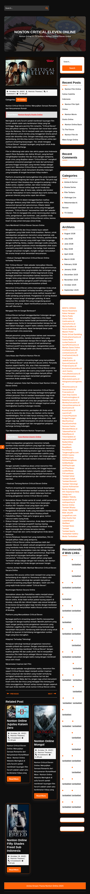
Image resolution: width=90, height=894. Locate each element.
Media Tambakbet (69, 536)
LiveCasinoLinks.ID (70, 355)
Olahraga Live (70, 197)
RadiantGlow (67, 442)
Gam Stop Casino (69, 395)
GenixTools (66, 444)
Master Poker (68, 332)
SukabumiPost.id (69, 500)
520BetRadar (67, 463)
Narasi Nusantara (69, 311)
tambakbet (66, 587)
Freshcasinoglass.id (70, 397)
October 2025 (70, 285)
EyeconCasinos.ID (70, 363)
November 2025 (71, 280)
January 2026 (70, 269)
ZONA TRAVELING (70, 510)
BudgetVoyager (68, 418)
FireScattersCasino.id (71, 337)
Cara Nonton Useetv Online (29, 437)
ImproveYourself (69, 439)
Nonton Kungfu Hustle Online (30, 114)
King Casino (67, 358)
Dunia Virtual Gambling (72, 334)
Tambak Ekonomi (69, 481)
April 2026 (68, 254)
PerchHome (67, 450)
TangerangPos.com (70, 452)
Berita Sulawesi (68, 489)
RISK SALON (67, 513)
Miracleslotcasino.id (70, 379)
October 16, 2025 (45, 750)
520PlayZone (68, 458)
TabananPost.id (68, 431)
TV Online (39, 36)
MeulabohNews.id (69, 429)
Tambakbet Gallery (70, 534)
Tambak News (68, 526)
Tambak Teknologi (70, 484)
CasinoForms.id (68, 324)
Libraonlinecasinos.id (71, 405)
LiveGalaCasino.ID (70, 350)
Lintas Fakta (67, 318)
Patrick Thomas (35, 91)
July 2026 (68, 239)
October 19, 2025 (16, 91)
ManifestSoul (67, 421)
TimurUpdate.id (68, 437)
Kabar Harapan (68, 313)
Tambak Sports (68, 531)
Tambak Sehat (68, 476)
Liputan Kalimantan (70, 486)
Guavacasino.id (68, 389)
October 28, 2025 (18, 733)
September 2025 (71, 290)
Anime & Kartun (71, 182)
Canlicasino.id (68, 321)
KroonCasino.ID (68, 410)
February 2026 (70, 264)
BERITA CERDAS (69, 308)
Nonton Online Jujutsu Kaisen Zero (17, 724)
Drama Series (70, 187)
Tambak (65, 528)
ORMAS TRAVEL (69, 497)
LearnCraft (66, 413)
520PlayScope (68, 465)
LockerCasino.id (69, 342)
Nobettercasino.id (69, 400)
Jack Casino (67, 371)
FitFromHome (68, 473)
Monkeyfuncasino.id (70, 402)
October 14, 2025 (18, 856)
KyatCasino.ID (68, 408)
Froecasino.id (68, 392)
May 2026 (68, 249)
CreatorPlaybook (69, 416)
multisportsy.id (68, 502)
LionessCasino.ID (69, 353)
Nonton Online (25, 36)
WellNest (66, 523)
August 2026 (69, 233)
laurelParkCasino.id (70, 345)
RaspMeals (66, 447)
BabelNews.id (68, 434)
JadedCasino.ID (68, 360)
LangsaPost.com (69, 515)
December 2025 (71, 274)
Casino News (67, 339)
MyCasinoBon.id (69, 326)
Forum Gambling (69, 329)
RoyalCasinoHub (69, 423)
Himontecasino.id (69, 387)
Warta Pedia (67, 316)
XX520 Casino (68, 455)
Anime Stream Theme (35, 886)
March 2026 (69, 259)
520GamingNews (69, 460)
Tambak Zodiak (68, 479)
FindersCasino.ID (69, 366)
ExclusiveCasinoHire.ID (72, 368)
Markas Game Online (71, 347)
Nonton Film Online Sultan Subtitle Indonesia (71, 94)
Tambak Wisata (68, 507)
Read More (15, 780)
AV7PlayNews (68, 468)
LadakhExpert (68, 521)
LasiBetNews (67, 471)
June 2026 (68, 244)
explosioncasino (69, 376)
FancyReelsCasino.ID (71, 374)
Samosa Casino (68, 426)
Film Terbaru (69, 192)
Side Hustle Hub (69, 518)
